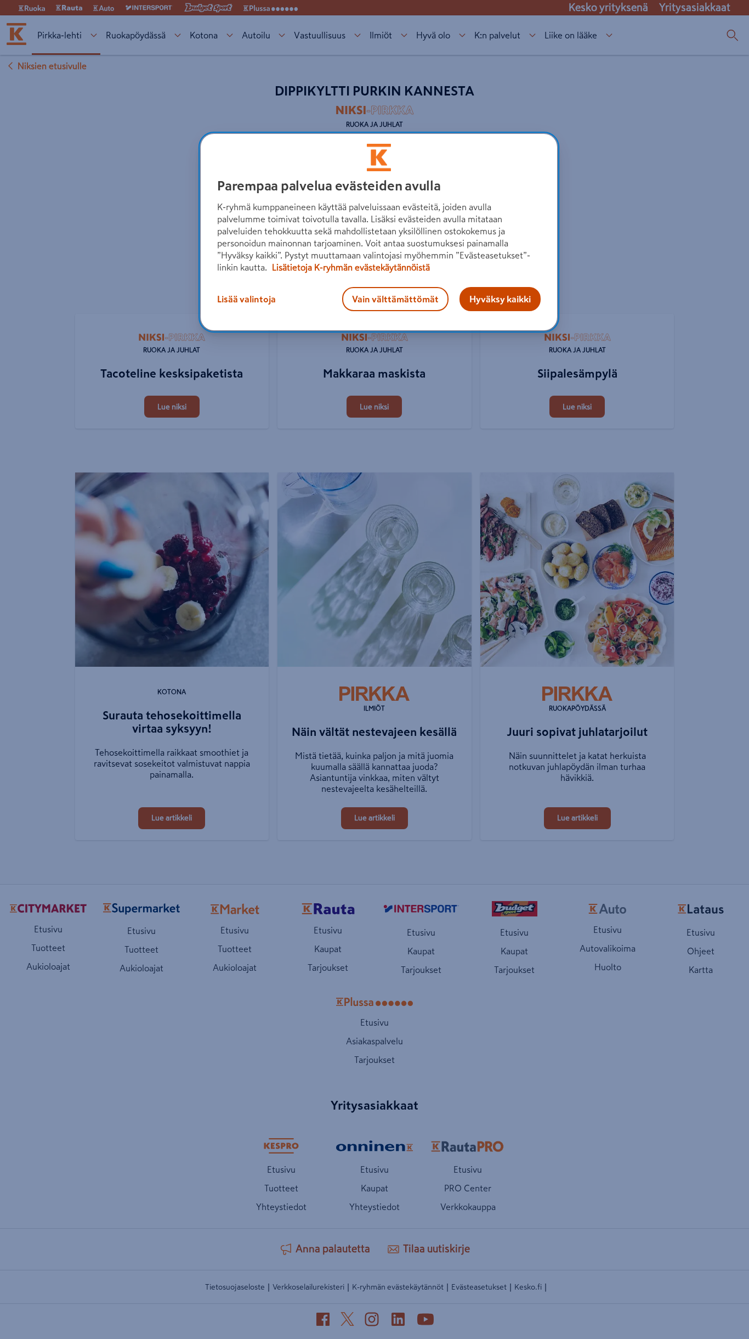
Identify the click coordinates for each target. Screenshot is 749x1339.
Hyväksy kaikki (500, 299)
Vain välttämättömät (395, 299)
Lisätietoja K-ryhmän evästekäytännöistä (350, 267)
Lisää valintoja (246, 299)
